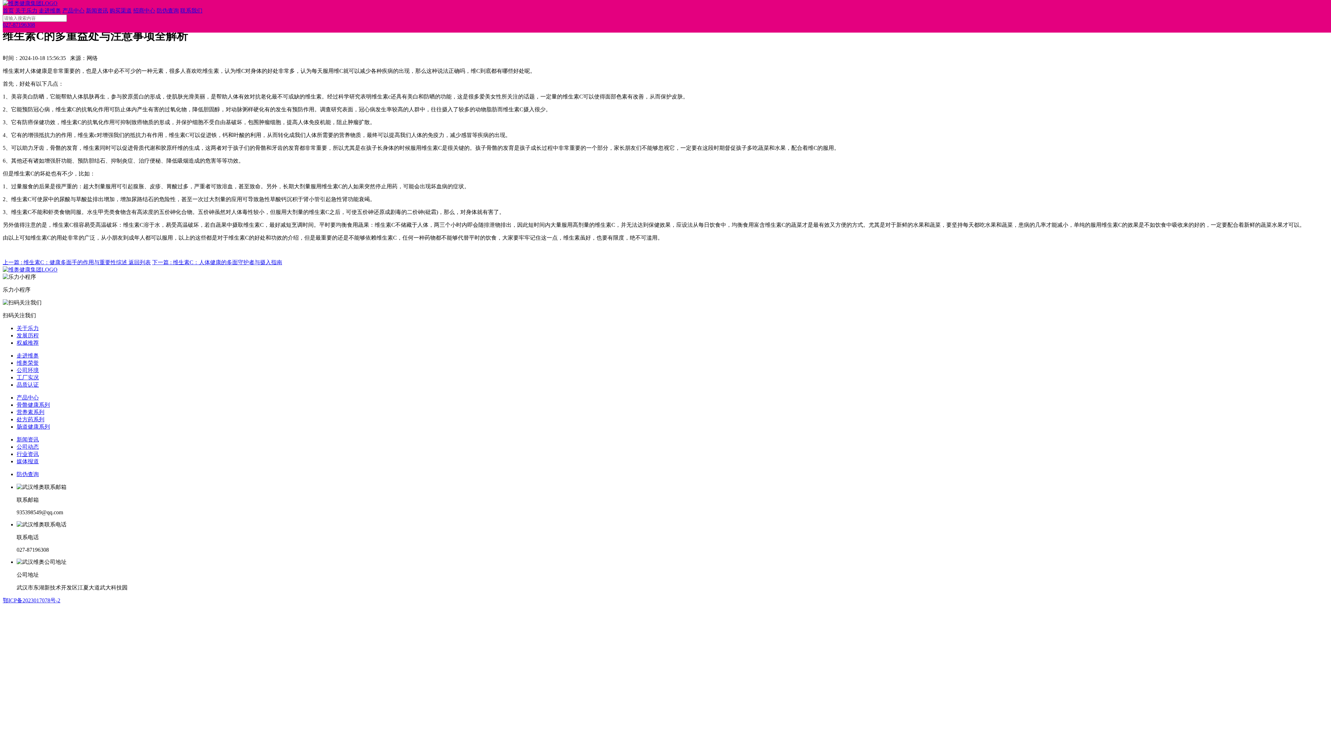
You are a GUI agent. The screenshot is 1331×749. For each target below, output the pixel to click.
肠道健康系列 (33, 427)
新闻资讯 (28, 439)
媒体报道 (28, 461)
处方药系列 (30, 419)
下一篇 (217, 262)
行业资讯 (28, 454)
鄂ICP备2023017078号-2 (31, 600)
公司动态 (28, 447)
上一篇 (65, 262)
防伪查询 (28, 474)
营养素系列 (30, 412)
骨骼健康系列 (33, 405)
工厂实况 (28, 377)
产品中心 (28, 398)
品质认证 (28, 385)
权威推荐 (28, 343)
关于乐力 (28, 328)
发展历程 (28, 335)
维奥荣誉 (28, 363)
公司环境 (28, 370)
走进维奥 (28, 356)
